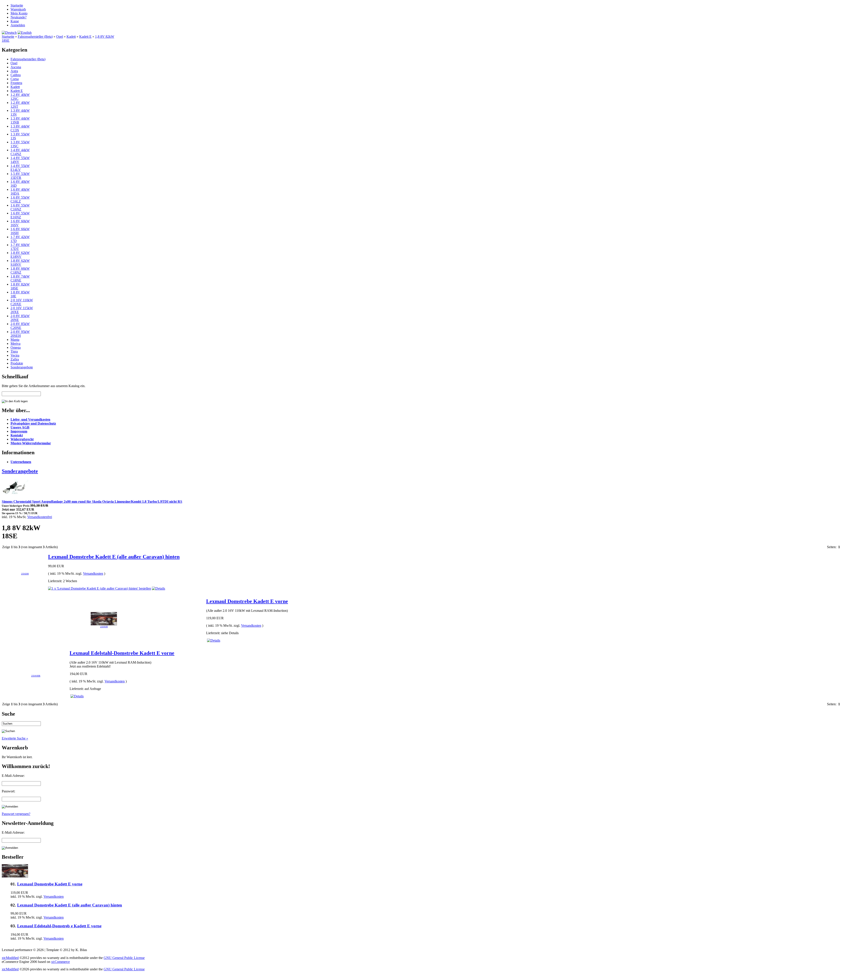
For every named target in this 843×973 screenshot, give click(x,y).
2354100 (104, 626)
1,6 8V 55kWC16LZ (20, 199)
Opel (59, 36)
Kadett (71, 36)
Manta (15, 339)
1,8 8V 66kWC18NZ (20, 270)
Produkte (17, 363)
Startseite (17, 5)
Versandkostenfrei (39, 517)
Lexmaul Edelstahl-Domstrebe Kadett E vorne (122, 653)
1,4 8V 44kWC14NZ (20, 152)
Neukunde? (19, 17)
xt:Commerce (60, 962)
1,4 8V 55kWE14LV (20, 168)
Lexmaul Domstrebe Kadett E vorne (247, 601)
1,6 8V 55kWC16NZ (20, 207)
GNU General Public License (124, 958)
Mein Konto (19, 13)
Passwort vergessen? (16, 814)
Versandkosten (93, 573)
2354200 (25, 574)
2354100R (35, 676)
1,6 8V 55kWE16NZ (20, 215)
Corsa (15, 79)
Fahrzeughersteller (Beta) (35, 36)
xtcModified (10, 958)
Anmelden (18, 25)
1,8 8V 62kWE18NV (20, 255)
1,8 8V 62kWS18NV (20, 262)
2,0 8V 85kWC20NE (20, 326)
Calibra (16, 75)
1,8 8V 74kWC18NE (20, 278)
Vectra (15, 355)
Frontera (16, 83)
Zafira (15, 359)
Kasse (15, 21)
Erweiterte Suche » (15, 738)
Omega (16, 347)
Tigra (14, 351)
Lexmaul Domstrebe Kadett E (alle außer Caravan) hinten (114, 557)
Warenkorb (18, 9)
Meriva (15, 343)
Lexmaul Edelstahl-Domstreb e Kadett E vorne (59, 926)
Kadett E (85, 36)
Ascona (16, 67)
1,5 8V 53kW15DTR (20, 176)
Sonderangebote (22, 367)
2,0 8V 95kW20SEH (20, 333)
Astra (14, 71)
